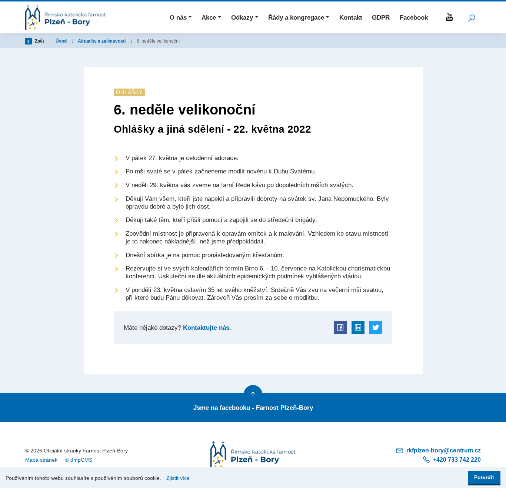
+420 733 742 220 (456, 460)
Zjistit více (178, 478)
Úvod (62, 41)
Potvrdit (484, 477)
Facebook (414, 17)
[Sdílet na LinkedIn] (358, 327)
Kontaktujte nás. (206, 327)
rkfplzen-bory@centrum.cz (443, 450)
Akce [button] (209, 17)
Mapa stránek (41, 460)
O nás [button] (178, 17)
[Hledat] (471, 17)
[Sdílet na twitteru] (375, 327)
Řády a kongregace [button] (296, 17)
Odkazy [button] (242, 17)
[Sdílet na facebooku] (340, 327)
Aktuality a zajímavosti (102, 41)
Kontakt (350, 17)
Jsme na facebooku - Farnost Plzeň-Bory (253, 407)
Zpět (39, 41)
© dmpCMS (78, 460)
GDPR (381, 17)
